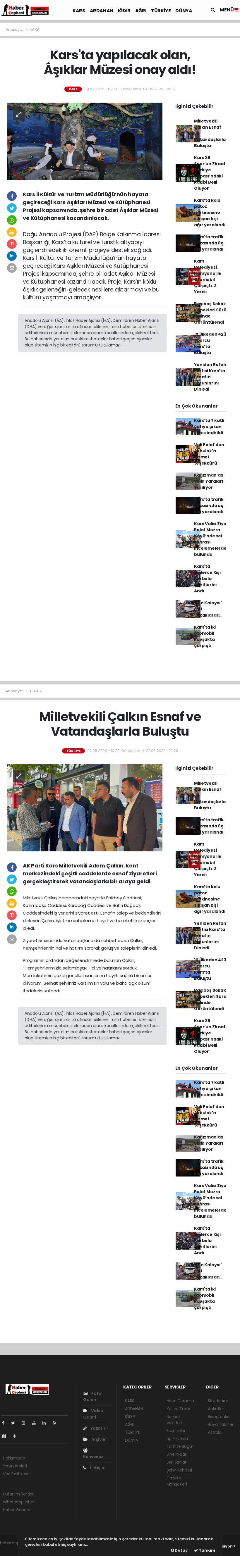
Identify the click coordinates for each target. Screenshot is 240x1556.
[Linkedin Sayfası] (46, 1423)
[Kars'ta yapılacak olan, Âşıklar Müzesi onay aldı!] (84, 141)
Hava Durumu (180, 1401)
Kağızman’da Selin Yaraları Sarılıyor (208, 481)
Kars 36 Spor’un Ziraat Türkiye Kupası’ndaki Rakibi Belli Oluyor (209, 173)
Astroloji (215, 1432)
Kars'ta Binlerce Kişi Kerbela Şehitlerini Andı (207, 578)
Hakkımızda (14, 1458)
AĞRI (140, 10)
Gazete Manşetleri (177, 1481)
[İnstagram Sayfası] (26, 1423)
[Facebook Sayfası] (5, 1423)
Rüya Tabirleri (221, 1424)
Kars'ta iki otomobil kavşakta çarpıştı (205, 636)
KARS (79, 10)
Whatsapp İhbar (19, 1502)
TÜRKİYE (161, 10)
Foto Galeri (92, 1397)
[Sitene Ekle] (17, 1436)
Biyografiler (219, 1416)
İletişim (97, 1468)
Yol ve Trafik (179, 1409)
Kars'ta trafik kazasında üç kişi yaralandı (208, 243)
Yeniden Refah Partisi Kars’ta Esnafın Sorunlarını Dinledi (210, 377)
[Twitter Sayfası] (15, 1423)
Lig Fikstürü (177, 1438)
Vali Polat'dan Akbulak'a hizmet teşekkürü (209, 454)
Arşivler (98, 1439)
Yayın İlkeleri (15, 1466)
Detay (181, 1550)
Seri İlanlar (176, 1462)
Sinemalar (176, 1454)
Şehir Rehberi (179, 1470)
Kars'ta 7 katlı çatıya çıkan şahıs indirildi (209, 427)
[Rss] (57, 1423)
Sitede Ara (218, 1401)
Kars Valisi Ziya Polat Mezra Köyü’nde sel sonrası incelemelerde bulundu (210, 539)
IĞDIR (124, 10)
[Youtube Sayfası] (36, 1423)
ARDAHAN (101, 10)
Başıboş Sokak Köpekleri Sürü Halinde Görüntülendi (210, 313)
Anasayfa (15, 29)
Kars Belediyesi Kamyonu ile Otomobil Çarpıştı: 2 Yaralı (207, 276)
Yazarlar (99, 1428)
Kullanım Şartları (19, 1494)
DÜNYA (183, 10)
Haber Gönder (17, 1510)
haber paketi (12, 1549)
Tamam (206, 1550)
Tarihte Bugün (181, 1446)
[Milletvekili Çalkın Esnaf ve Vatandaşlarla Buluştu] (84, 807)
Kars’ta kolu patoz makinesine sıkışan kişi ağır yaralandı (209, 212)
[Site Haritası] (6, 1436)
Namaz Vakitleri (174, 1420)
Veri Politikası (15, 1474)
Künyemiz (93, 1457)
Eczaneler (176, 1430)
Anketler (216, 1409)
